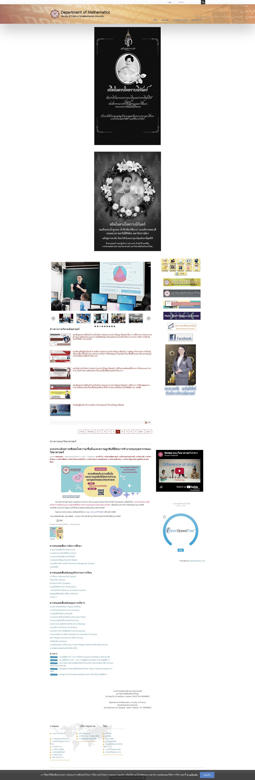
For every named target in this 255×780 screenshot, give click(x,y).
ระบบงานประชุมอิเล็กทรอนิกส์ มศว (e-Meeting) (67, 624)
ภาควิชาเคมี (140, 457)
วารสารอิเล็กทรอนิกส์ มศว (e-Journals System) (68, 590)
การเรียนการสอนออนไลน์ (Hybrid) (63, 576)
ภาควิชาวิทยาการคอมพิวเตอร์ (96, 459)
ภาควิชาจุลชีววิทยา (115, 459)
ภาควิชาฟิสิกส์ (61, 459)
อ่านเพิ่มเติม (192, 775)
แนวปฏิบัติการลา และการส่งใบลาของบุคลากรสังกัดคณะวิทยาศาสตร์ (84, 657)
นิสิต (155, 20)
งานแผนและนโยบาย (60, 739)
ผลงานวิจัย (110, 739)
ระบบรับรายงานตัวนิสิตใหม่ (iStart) (63, 553)
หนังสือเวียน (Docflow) (58, 641)
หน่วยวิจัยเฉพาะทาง (113, 752)
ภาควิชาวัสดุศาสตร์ (129, 459)
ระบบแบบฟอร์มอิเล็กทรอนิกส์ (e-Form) (64, 620)
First (82, 432)
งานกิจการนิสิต (58, 749)
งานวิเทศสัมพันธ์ (58, 752)
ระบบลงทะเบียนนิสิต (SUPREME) (62, 557)
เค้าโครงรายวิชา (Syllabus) (60, 583)
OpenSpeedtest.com (197, 561)
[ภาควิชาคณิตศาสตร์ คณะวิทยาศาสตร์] (83, 13)
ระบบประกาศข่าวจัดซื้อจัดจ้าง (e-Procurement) (67, 631)
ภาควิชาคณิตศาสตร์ (110, 457)
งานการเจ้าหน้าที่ (58, 733)
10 (105, 432)
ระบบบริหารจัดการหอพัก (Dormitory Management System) (72, 563)
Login (169, 2)
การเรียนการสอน (180, 20)
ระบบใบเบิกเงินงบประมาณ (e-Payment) (64, 610)
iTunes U (53, 597)
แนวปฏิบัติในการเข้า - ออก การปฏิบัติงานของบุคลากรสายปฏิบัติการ (84, 660)
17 (135, 432)
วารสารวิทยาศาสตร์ (113, 749)
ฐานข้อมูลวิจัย (111, 741)
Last (147, 432)
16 (131, 432)
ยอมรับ (207, 775)
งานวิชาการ (56, 747)
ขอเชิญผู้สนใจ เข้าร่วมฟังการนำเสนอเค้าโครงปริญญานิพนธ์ (101, 410)
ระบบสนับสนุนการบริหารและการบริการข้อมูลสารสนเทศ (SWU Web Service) (79, 645)
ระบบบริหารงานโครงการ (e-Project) (63, 627)
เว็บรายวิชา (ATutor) (57, 580)
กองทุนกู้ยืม (54, 567)
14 (122, 432)
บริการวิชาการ (57, 757)
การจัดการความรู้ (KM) (87, 739)
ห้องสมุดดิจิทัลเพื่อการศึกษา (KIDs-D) (64, 594)
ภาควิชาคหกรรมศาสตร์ (126, 457)
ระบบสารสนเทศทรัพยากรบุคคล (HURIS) (65, 607)
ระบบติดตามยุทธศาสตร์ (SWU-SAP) (63, 648)
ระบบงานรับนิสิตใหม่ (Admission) (62, 550)
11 (109, 432)
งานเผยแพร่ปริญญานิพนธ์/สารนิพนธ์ (63, 560)
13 (118, 432)
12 (113, 432)
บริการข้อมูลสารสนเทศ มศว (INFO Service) (66, 638)
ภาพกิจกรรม (57, 755)
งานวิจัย (109, 733)
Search (203, 2)
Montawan (59, 457)
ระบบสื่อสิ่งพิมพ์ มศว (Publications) (63, 587)
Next (148, 318)
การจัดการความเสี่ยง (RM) (89, 736)
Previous (53, 318)
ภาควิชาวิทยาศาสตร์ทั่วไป (76, 459)
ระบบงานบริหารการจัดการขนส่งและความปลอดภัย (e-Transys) (73, 634)
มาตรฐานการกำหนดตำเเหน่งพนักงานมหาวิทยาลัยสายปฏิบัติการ (83, 674)
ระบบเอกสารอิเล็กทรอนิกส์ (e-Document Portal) (68, 617)
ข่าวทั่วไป (99, 457)
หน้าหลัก (165, 20)
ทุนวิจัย (108, 736)
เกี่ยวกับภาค (196, 20)
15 (127, 432)
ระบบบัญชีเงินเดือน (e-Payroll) (61, 614)
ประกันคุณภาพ (84, 733)
